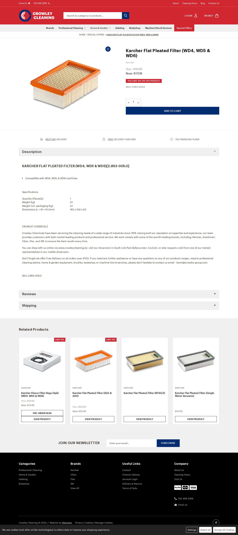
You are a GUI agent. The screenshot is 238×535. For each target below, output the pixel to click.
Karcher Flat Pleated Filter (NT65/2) (144, 392)
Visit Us (178, 479)
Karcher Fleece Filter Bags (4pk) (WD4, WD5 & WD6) (40, 394)
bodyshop (89, 262)
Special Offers (184, 28)
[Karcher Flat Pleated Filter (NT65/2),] (144, 361)
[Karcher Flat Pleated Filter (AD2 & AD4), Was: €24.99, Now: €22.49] (93, 361)
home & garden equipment (56, 262)
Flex (32, 241)
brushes (78, 262)
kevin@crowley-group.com (192, 262)
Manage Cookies (104, 522)
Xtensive (67, 522)
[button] (119, 152)
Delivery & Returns (132, 483)
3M (42, 241)
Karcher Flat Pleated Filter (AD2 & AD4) (92, 394)
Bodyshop (134, 28)
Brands (50, 28)
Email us (182, 504)
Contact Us (213, 3)
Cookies (89, 522)
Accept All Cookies (224, 529)
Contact (126, 470)
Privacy (79, 522)
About (176, 3)
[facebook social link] (216, 522)
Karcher (75, 470)
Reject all (205, 529)
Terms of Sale (129, 488)
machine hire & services (113, 262)
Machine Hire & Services (158, 28)
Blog (203, 3)
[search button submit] (125, 15)
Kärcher (196, 237)
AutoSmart (209, 237)
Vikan (25, 241)
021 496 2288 (40, 3)
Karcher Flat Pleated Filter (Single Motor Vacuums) (194, 394)
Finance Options (131, 474)
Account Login (130, 479)
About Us (179, 470)
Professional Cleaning (71, 28)
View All (75, 488)
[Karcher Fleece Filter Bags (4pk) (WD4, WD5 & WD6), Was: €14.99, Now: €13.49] (42, 361)
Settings (191, 529)
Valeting (119, 28)
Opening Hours (189, 3)
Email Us (23, 3)
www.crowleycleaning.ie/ (72, 247)
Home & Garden (99, 28)
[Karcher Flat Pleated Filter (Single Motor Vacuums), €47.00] (196, 361)
